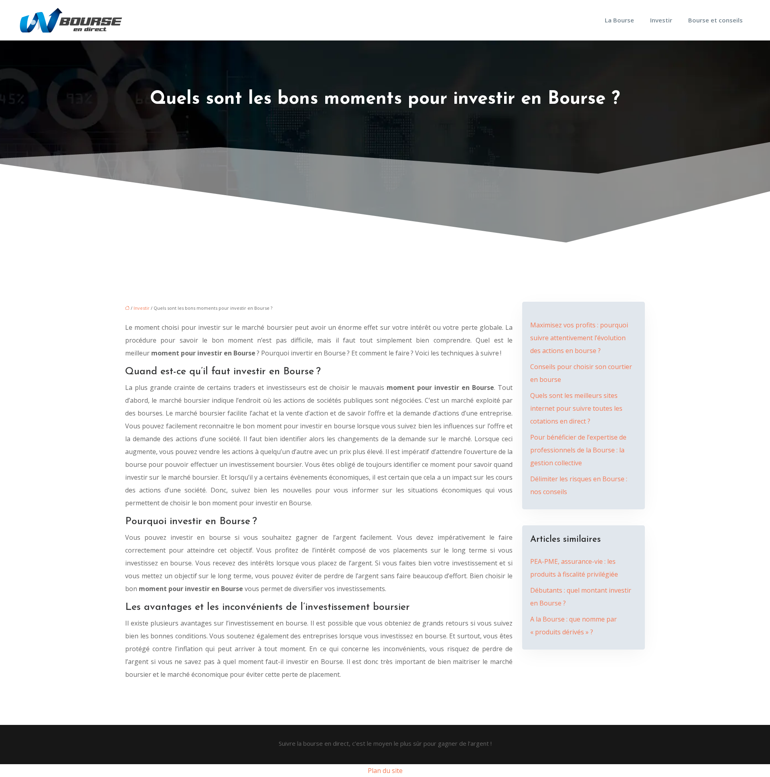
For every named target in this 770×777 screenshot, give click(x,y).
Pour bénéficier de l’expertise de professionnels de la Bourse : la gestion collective (578, 450)
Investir (661, 20)
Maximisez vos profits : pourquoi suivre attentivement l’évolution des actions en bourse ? (579, 338)
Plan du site (385, 770)
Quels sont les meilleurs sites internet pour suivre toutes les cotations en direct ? (576, 408)
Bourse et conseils (715, 20)
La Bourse (619, 20)
